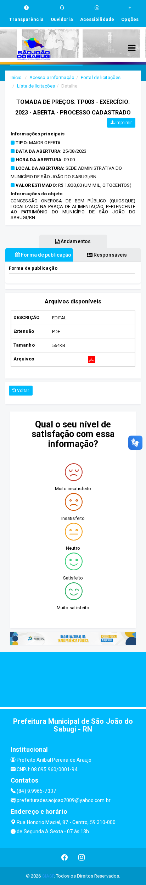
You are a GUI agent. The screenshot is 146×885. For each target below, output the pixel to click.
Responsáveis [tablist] (109, 255)
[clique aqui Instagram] (81, 857)
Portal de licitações (100, 77)
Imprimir (123, 122)
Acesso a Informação (51, 77)
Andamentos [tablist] (75, 241)
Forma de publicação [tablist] (45, 255)
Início (16, 77)
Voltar (22, 390)
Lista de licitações (36, 86)
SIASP (48, 876)
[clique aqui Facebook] (64, 857)
